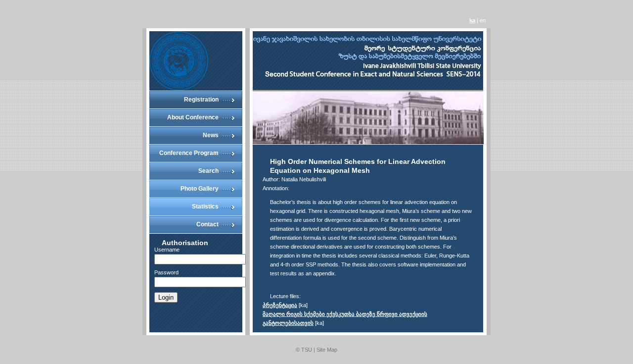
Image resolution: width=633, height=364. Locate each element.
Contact (207, 224)
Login (166, 297)
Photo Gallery (200, 188)
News (211, 135)
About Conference (193, 117)
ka (472, 20)
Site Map (326, 350)
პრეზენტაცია (280, 305)
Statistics (205, 206)
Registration (201, 99)
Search (208, 170)
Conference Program (189, 153)
